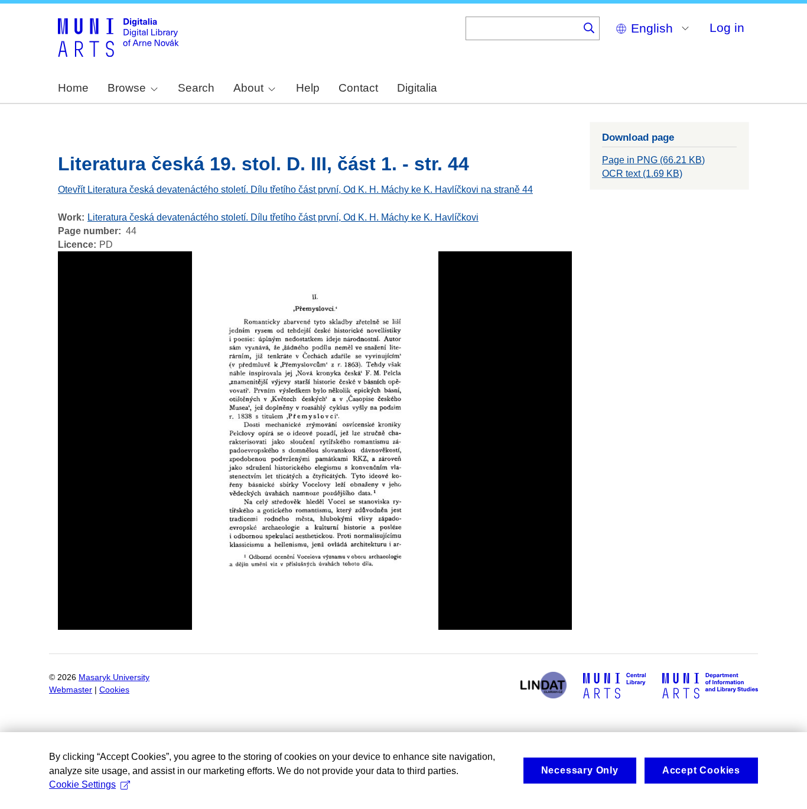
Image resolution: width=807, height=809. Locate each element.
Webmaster (70, 689)
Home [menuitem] (73, 87)
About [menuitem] (248, 87)
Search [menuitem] (196, 87)
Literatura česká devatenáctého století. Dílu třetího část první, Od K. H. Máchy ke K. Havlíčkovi (283, 217)
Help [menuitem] (308, 87)
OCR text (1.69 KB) (642, 174)
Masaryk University (114, 677)
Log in (727, 27)
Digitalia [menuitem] (417, 87)
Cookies (114, 689)
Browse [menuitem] (127, 87)
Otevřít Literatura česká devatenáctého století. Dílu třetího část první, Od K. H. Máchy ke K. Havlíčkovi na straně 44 (295, 190)
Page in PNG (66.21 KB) (653, 160)
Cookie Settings (82, 784)
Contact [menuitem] (358, 87)
